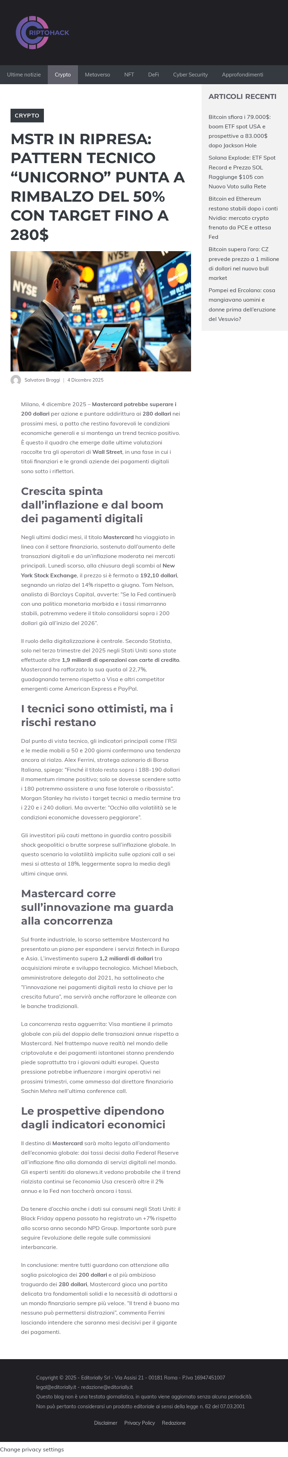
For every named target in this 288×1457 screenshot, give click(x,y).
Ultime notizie (24, 74)
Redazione (174, 1423)
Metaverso (97, 74)
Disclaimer (105, 1423)
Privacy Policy (139, 1423)
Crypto (63, 74)
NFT (129, 74)
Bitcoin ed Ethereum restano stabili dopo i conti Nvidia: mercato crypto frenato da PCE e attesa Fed (243, 217)
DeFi (153, 74)
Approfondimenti (242, 74)
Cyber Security (190, 74)
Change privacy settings (32, 1449)
